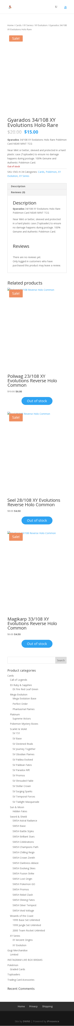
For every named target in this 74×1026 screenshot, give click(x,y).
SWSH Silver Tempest (24, 905)
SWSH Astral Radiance (25, 820)
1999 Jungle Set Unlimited (27, 925)
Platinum (15, 714)
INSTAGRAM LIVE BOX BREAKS (25, 959)
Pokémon (51, 171)
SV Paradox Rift (21, 770)
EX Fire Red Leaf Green (25, 689)
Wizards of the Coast (21, 915)
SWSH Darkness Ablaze (26, 863)
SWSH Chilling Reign (24, 852)
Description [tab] (18, 186)
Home (10, 25)
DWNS (26, 1021)
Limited (14, 954)
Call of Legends (18, 679)
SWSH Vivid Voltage (23, 910)
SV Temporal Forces (24, 796)
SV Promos (19, 775)
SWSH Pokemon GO (24, 884)
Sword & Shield (18, 816)
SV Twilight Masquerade (26, 801)
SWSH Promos (21, 889)
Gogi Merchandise (17, 950)
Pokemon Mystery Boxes (24, 723)
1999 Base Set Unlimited (26, 920)
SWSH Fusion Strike (23, 873)
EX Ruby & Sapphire (21, 685)
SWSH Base (19, 825)
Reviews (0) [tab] (18, 192)
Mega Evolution (18, 694)
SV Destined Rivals (23, 743)
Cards (18, 25)
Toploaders (13, 974)
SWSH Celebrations (23, 841)
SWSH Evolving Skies (24, 868)
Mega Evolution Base (24, 698)
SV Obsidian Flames (23, 754)
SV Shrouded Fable (23, 780)
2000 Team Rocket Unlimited (29, 930)
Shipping (47, 1006)
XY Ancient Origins (23, 940)
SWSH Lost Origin (22, 878)
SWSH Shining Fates (24, 900)
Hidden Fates (20, 811)
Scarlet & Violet (18, 729)
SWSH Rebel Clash (23, 894)
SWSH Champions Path (25, 847)
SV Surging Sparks (22, 791)
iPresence (53, 1021)
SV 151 (16, 733)
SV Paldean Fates (22, 765)
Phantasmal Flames (24, 709)
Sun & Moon (17, 807)
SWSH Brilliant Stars (24, 836)
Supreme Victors (22, 718)
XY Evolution (41, 25)
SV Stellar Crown (22, 786)
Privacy (33, 1006)
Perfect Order (20, 703)
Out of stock (37, 401)
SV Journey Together (24, 749)
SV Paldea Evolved (23, 759)
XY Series (28, 25)
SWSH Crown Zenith (24, 857)
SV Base (17, 738)
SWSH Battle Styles (23, 831)
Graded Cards (17, 969)
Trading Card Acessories (20, 979)
